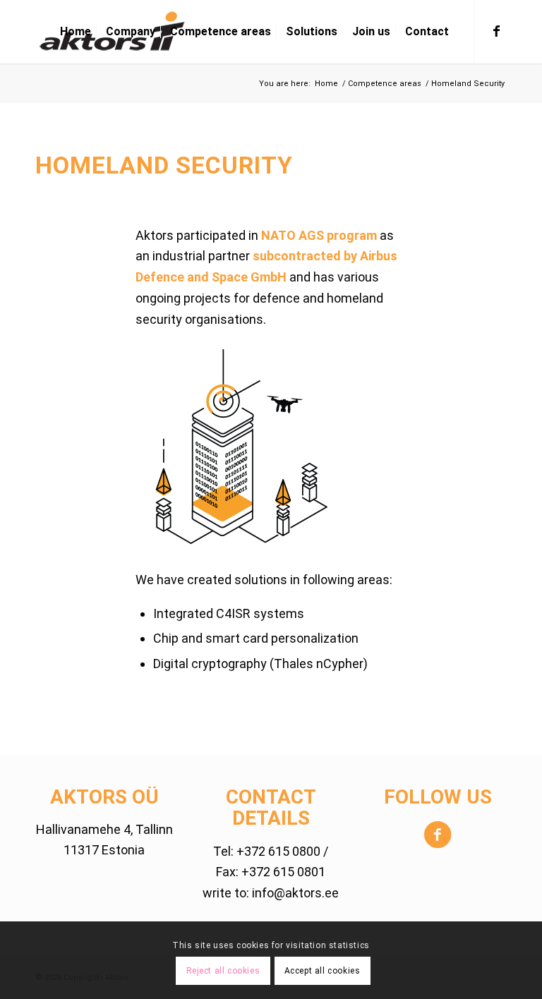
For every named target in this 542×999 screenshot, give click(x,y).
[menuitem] (75, 31)
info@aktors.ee (295, 892)
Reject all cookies (223, 971)
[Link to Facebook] (496, 31)
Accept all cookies (322, 971)
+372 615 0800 (278, 851)
